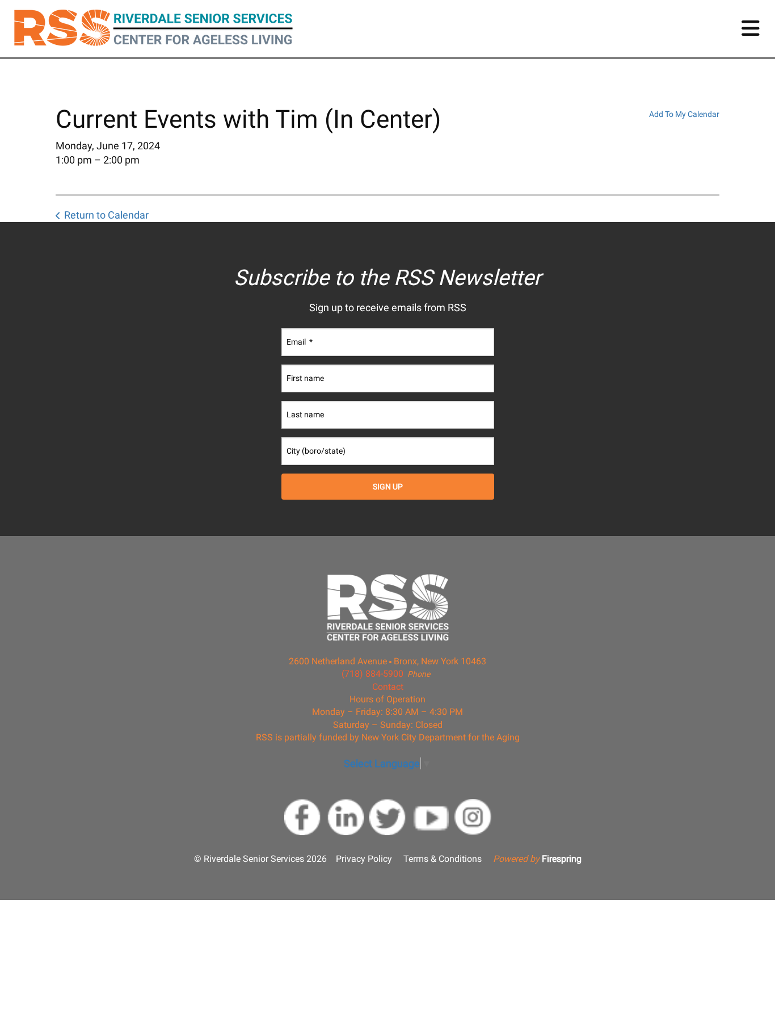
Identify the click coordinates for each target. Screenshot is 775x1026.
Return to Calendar (106, 215)
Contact (387, 686)
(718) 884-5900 (372, 673)
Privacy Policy (364, 858)
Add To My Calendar (684, 114)
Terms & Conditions (442, 858)
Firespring (562, 858)
